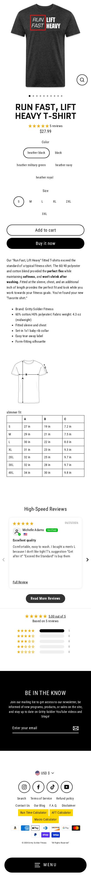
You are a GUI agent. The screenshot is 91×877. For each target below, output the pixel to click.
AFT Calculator (61, 812)
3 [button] (37, 96)
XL (55, 201)
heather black (36, 152)
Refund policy (65, 798)
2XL (68, 201)
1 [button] (30, 96)
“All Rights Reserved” (60, 843)
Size (46, 191)
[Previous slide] (3, 560)
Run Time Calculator (33, 812)
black (58, 152)
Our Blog (39, 805)
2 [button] (34, 96)
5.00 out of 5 (57, 616)
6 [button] (48, 96)
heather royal (44, 177)
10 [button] (62, 96)
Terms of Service (41, 798)
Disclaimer (69, 805)
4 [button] (41, 96)
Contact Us (22, 805)
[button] (39, 126)
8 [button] (55, 96)
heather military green (31, 165)
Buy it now (45, 243)
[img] (23, 524)
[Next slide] (87, 560)
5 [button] (44, 96)
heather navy (63, 165)
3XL (44, 214)
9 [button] (58, 96)
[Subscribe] (75, 728)
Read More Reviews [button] (45, 598)
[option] (45, 45)
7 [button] (51, 96)
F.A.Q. (53, 805)
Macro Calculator (45, 819)
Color (45, 142)
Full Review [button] (20, 582)
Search (21, 798)
